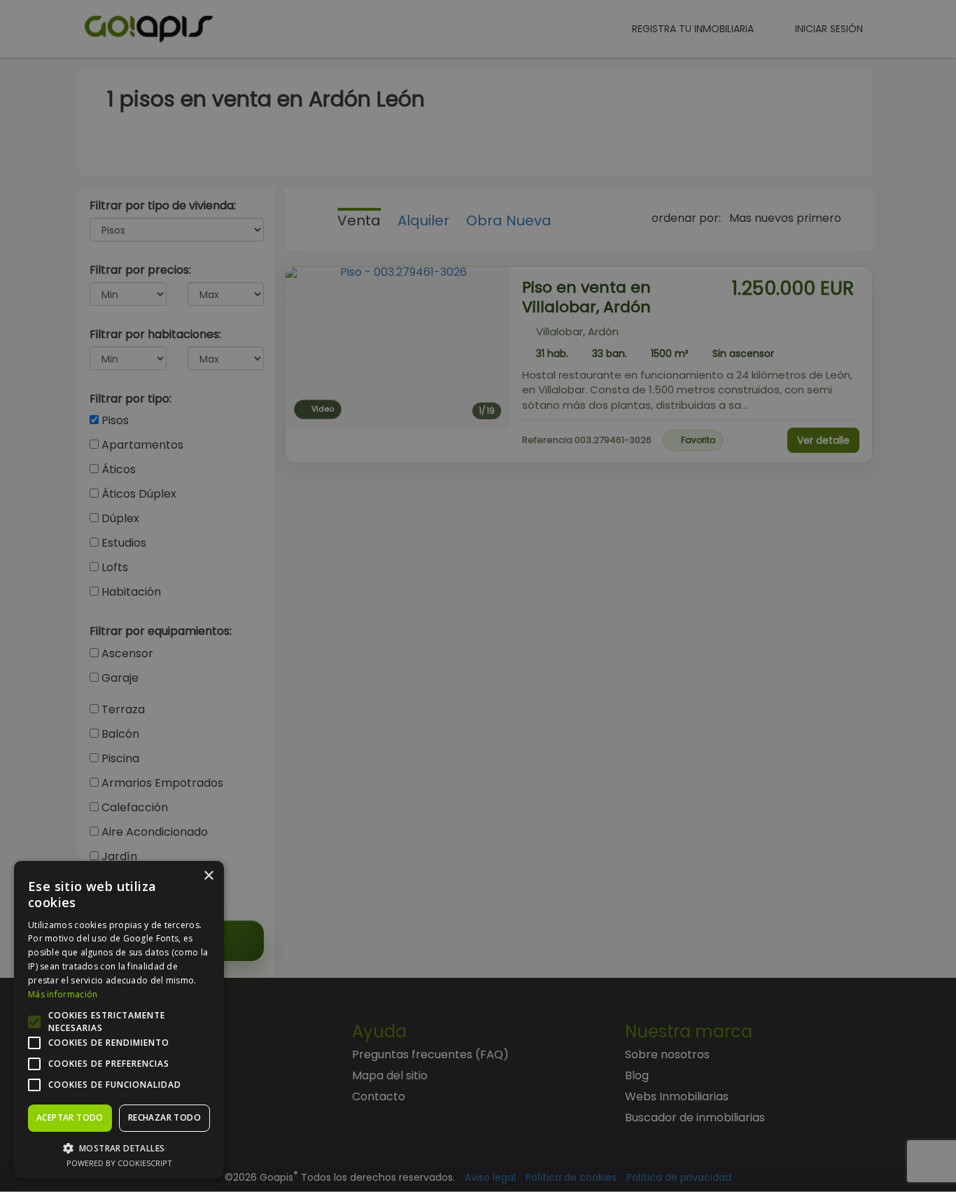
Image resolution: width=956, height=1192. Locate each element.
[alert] (478, 596)
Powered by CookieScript (119, 1163)
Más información (63, 994)
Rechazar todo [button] (164, 1117)
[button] (119, 1147)
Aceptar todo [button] (70, 1117)
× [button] (208, 876)
